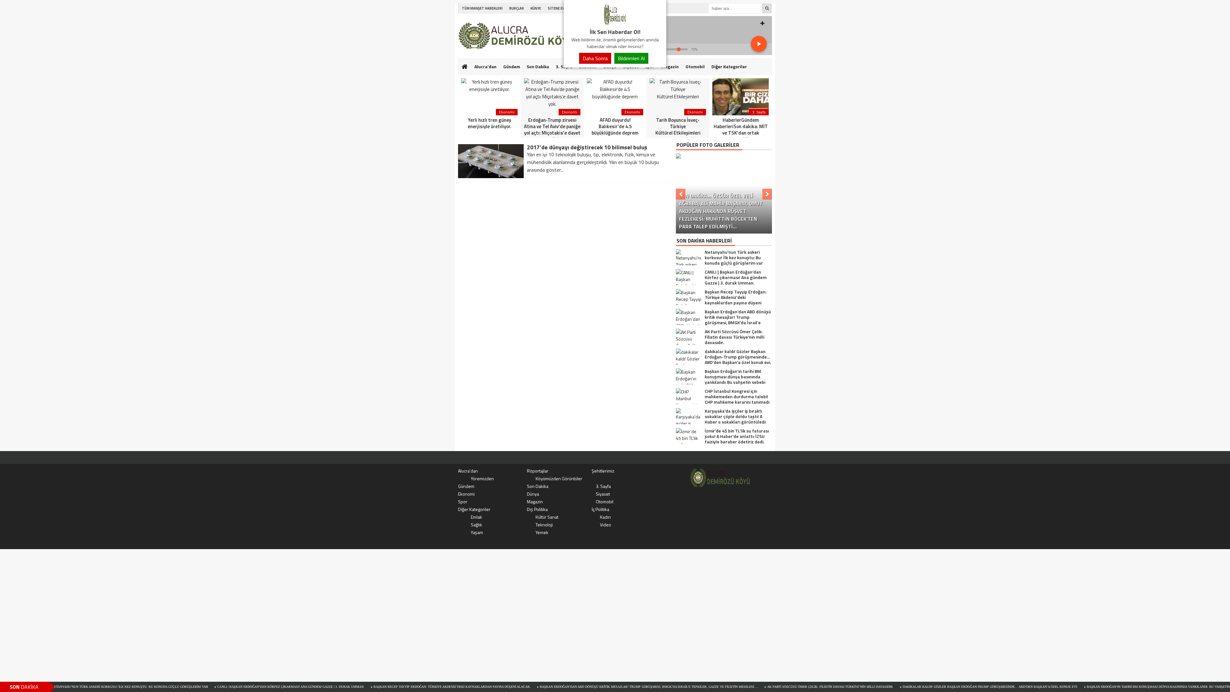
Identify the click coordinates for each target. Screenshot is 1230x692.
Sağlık (476, 524)
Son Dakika (538, 66)
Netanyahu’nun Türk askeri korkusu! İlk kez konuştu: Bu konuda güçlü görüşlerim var (99, 686)
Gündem (511, 66)
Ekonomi (466, 493)
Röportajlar (537, 470)
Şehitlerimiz (603, 470)
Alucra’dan (485, 66)
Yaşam (477, 532)
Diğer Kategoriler (729, 66)
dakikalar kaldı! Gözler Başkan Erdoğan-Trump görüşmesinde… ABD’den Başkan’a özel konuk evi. (959, 686)
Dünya (533, 493)
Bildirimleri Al (631, 58)
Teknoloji (544, 524)
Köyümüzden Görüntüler (559, 478)
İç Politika (600, 509)
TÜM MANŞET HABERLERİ (482, 8)
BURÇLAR (516, 8)
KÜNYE (535, 8)
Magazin (670, 66)
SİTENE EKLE (558, 8)
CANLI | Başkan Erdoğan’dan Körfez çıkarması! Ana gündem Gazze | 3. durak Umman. (260, 686)
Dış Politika (537, 509)
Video (605, 524)
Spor (462, 501)
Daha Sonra (595, 58)
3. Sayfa (603, 486)
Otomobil (695, 66)
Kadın (605, 517)
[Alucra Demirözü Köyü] (615, 24)
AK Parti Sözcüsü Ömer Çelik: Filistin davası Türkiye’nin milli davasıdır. (799, 686)
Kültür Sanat (547, 517)
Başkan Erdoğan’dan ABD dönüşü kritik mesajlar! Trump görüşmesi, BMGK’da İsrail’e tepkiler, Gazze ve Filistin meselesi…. (618, 686)
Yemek (542, 532)
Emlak (476, 517)
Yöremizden (482, 478)
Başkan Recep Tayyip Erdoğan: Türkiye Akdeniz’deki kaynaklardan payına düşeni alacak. (421, 686)
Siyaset (603, 493)
